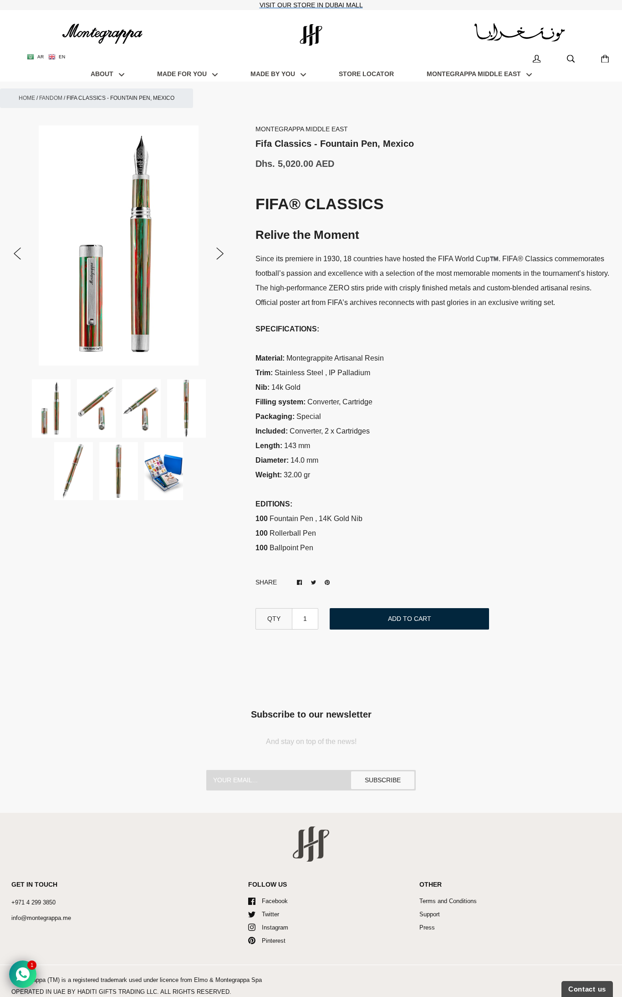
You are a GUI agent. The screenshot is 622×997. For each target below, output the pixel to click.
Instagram (275, 927)
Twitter (270, 914)
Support (429, 914)
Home (27, 98)
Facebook (275, 901)
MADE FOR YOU (183, 73)
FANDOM (50, 98)
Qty (273, 618)
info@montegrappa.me (41, 917)
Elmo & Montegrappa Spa (228, 979)
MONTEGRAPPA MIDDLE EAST (475, 73)
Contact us (587, 989)
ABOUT (103, 73)
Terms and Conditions (448, 901)
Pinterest (274, 940)
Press (427, 927)
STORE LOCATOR (366, 73)
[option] (119, 245)
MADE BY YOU (273, 73)
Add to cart (409, 618)
